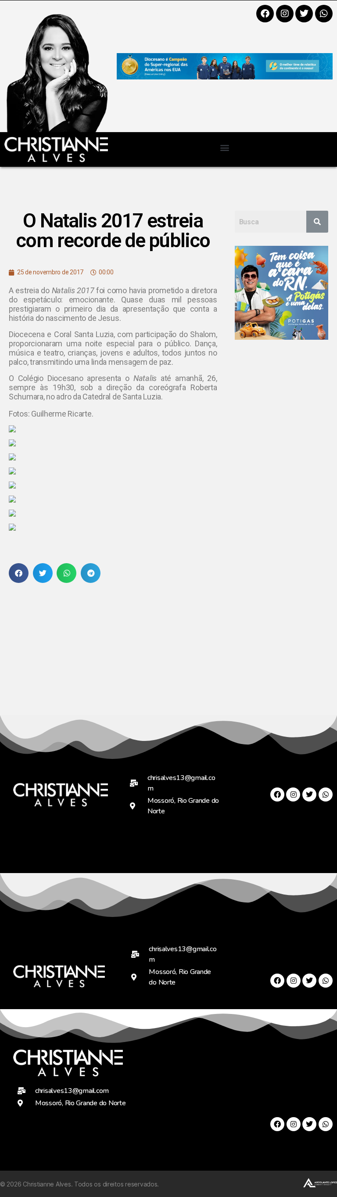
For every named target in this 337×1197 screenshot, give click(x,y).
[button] (225, 147)
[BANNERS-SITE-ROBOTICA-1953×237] (225, 76)
